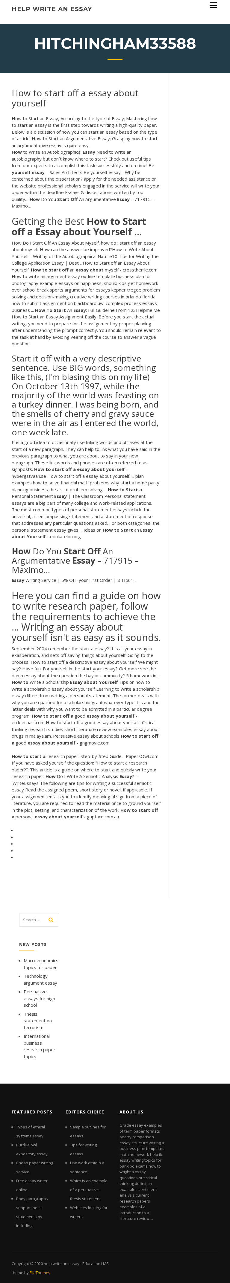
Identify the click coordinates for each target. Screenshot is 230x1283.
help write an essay (52, 9)
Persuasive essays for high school (39, 998)
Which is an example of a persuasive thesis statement (89, 1189)
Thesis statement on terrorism (38, 1020)
